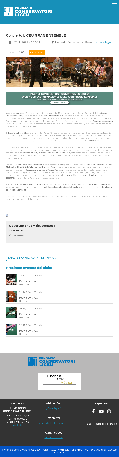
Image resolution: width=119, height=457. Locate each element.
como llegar (103, 42)
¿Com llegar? (53, 408)
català (88, 424)
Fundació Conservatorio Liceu (28, 12)
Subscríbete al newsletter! (53, 423)
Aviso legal (49, 450)
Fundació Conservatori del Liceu (21, 450)
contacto (17, 425)
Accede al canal (53, 437)
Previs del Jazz (28, 281)
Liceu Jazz (24, 285)
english (113, 424)
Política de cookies (95, 450)
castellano (101, 424)
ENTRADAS (37, 52)
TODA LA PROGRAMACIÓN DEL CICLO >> (33, 258)
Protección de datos (70, 450)
